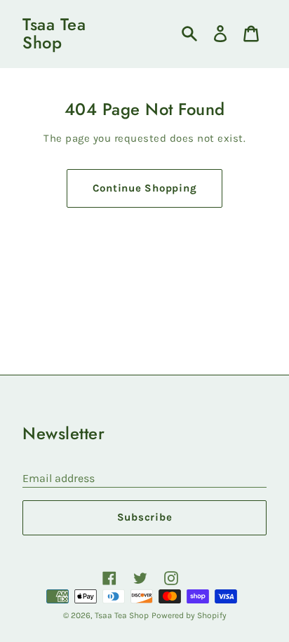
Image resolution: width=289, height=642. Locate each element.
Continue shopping (145, 188)
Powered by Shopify (189, 615)
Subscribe (145, 517)
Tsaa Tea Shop (54, 34)
